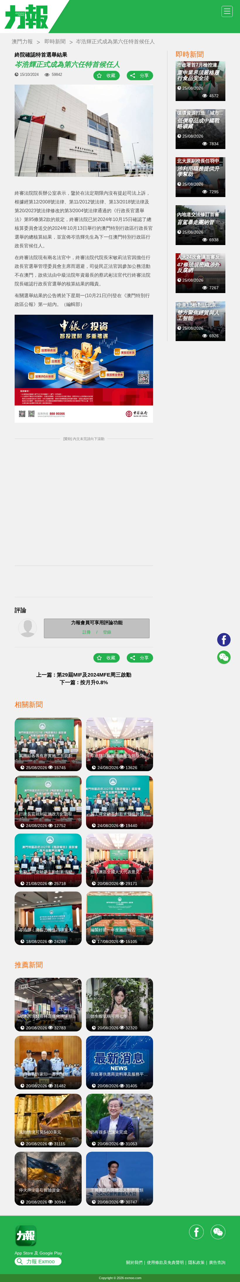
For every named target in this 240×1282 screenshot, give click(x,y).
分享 (144, 75)
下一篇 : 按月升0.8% (84, 682)
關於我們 (134, 1262)
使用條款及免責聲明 (165, 1262)
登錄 (107, 631)
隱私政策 (196, 1262)
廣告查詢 (217, 1262)
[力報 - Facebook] (224, 639)
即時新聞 (55, 41)
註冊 (87, 631)
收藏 (111, 75)
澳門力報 (22, 41)
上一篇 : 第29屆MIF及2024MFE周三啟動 (83, 675)
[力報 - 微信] (224, 657)
